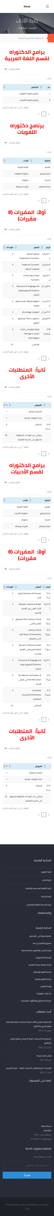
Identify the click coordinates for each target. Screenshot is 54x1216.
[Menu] (47, 6)
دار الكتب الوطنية (44, 993)
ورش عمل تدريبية (44, 1055)
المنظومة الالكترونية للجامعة (30, 38)
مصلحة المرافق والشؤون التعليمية (36, 1001)
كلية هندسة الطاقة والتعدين (38, 905)
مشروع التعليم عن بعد (42, 943)
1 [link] (43, 114)
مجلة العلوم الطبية (43, 979)
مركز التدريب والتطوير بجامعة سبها (36, 950)
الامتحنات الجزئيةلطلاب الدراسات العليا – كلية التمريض (28, 1068)
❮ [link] (49, 114)
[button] (41, 87)
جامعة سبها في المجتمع (40, 936)
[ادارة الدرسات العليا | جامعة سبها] (27, 6)
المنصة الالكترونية (43, 957)
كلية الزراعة (46, 896)
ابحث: (49, 78)
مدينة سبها (46, 1126)
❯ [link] (39, 114)
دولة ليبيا (47, 1130)
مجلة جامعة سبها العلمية (40, 965)
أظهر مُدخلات (14, 69)
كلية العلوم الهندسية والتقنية (38, 888)
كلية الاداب (46, 880)
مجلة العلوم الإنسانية (42, 972)
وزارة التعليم (46, 986)
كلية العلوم (46, 872)
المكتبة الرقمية (43, 928)
